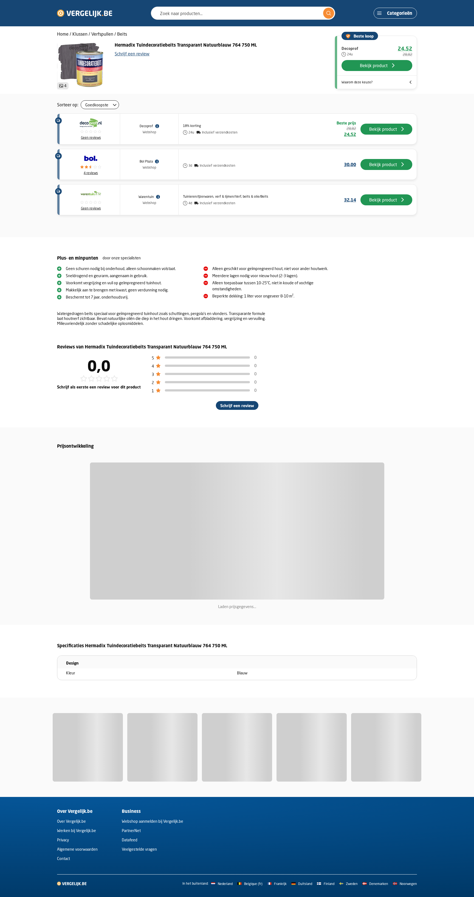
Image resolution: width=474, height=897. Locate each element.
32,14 (350, 200)
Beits (122, 33)
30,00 (350, 164)
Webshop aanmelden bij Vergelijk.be (152, 821)
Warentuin (146, 197)
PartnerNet (131, 830)
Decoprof (146, 126)
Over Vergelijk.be (71, 821)
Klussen (80, 33)
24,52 (405, 49)
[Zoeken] (328, 13)
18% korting (192, 126)
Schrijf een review (132, 53)
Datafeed (129, 840)
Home (63, 33)
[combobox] (243, 13)
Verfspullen (102, 33)
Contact (63, 858)
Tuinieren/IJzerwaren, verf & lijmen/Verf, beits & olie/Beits (225, 196)
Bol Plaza (146, 161)
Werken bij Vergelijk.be (76, 830)
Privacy (63, 840)
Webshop (149, 132)
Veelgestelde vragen (139, 849)
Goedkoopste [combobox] (96, 105)
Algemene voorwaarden (77, 849)
